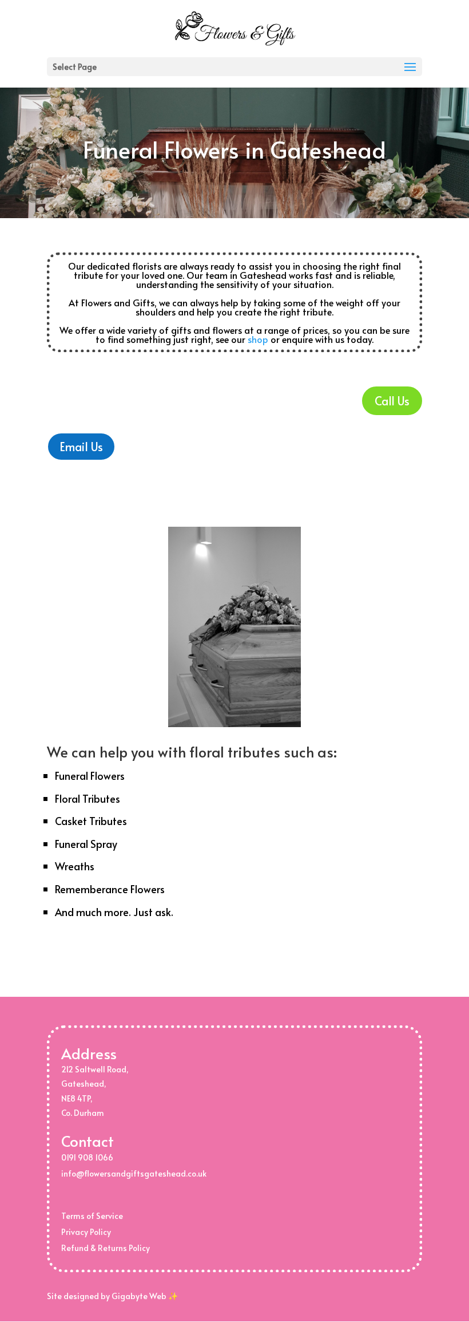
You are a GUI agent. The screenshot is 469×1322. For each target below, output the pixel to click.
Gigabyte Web (139, 1296)
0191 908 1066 (87, 1157)
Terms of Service (92, 1215)
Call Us (392, 401)
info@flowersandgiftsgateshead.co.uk (133, 1173)
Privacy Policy (86, 1231)
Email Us (81, 447)
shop (258, 339)
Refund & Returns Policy (105, 1247)
